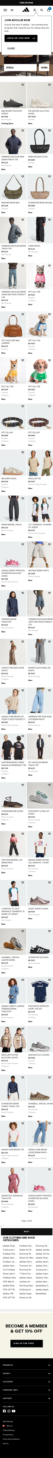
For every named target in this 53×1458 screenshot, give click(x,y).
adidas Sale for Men (10, 1258)
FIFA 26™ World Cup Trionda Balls (10, 1290)
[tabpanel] (26, 657)
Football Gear (9, 1278)
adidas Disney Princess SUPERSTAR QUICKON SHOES (13, 573)
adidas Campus (43, 1266)
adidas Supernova (26, 1294)
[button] (22, 84)
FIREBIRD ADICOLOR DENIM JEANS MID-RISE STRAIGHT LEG (13, 294)
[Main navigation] (5, 10)
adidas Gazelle (43, 1290)
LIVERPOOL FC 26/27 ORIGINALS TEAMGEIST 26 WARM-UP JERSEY (12, 911)
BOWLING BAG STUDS (38, 157)
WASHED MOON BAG (10, 203)
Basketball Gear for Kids (43, 1294)
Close (11, 48)
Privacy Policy (8, 1435)
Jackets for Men (26, 1282)
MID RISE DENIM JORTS (38, 571)
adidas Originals (43, 1258)
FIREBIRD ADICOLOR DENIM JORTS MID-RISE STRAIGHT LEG (40, 622)
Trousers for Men (26, 1266)
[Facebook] (4, 1411)
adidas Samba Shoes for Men (43, 1282)
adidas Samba (43, 1250)
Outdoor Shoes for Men (43, 1278)
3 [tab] (26, 73)
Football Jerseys (10, 1262)
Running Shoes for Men (43, 1246)
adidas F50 (8, 1294)
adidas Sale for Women (10, 1266)
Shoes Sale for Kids (10, 1274)
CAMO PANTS (34, 246)
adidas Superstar (43, 1274)
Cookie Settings (8, 1430)
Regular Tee (34, 479)
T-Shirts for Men (26, 1274)
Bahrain (10, 1426)
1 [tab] (18, 73)
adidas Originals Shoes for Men (10, 1246)
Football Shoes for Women (10, 1254)
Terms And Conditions (11, 1439)
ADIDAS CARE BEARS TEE (12, 1150)
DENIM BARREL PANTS (11, 525)
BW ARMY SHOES (8, 479)
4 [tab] (30, 73)
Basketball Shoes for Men (43, 1286)
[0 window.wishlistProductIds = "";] (12, 10)
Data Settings (8, 1421)
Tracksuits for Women (43, 1270)
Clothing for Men (26, 1290)
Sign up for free (24, 1343)
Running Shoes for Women (26, 1270)
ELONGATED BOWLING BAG (40, 203)
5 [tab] (35, 73)
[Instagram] (8, 1411)
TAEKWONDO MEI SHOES (12, 811)
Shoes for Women (26, 1298)
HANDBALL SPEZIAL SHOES (40, 1104)
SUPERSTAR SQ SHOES (38, 957)
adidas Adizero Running (26, 1278)
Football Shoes (26, 1246)
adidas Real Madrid (10, 1286)
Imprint (5, 1443)
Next (27, 1232)
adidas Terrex (42, 1254)
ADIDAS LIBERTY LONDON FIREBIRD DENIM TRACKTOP (12, 1009)
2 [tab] (22, 73)
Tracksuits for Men (10, 1250)
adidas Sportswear (43, 1262)
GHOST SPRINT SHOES (38, 909)
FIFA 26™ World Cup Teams (10, 1298)
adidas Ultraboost (26, 1262)
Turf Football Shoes (10, 1270)
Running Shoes (26, 1254)
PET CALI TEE (34, 292)
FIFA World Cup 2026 (10, 1282)
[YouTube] (13, 1411)
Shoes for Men (26, 1258)
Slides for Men (26, 1250)
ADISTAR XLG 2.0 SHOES (38, 1055)
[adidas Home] (26, 9)
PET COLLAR (7, 433)
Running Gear (26, 1286)
